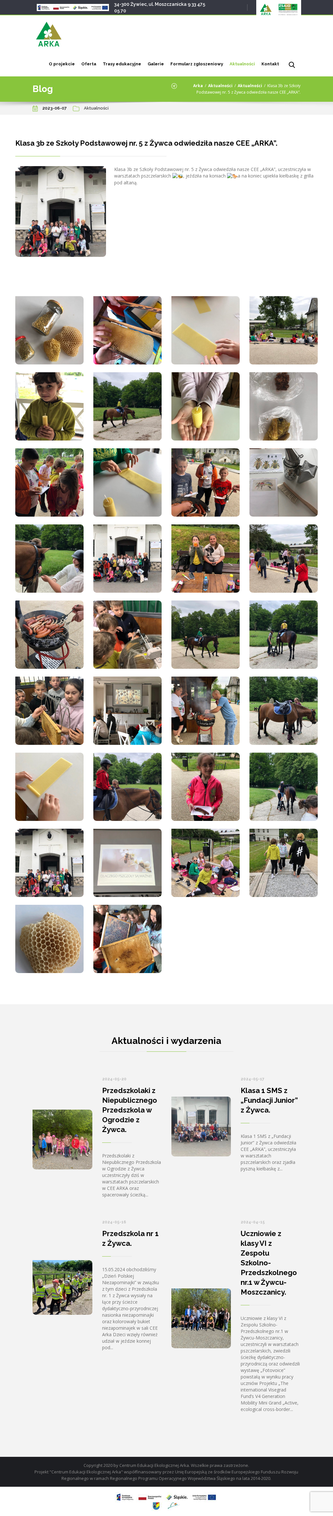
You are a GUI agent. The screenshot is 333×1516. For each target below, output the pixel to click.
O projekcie (62, 63)
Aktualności (242, 63)
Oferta (88, 63)
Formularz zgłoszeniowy (196, 63)
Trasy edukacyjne (122, 63)
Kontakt (270, 63)
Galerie (156, 63)
